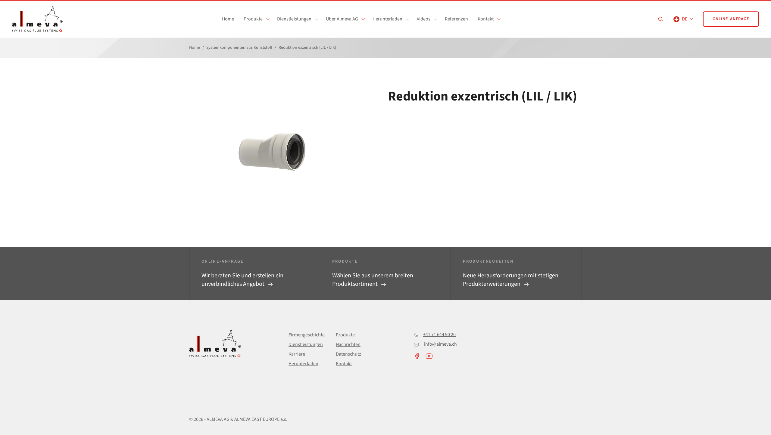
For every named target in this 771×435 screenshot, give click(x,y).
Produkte (253, 19)
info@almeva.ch (440, 344)
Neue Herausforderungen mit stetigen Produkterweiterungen (510, 279)
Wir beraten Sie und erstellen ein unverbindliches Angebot (242, 279)
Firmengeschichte (307, 335)
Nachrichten (348, 344)
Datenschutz (348, 354)
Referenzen (456, 19)
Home (228, 19)
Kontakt (486, 19)
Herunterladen (387, 19)
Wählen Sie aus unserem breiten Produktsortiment (372, 279)
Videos (423, 19)
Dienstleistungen (294, 19)
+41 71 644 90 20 (439, 334)
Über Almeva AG (342, 19)
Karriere (297, 354)
